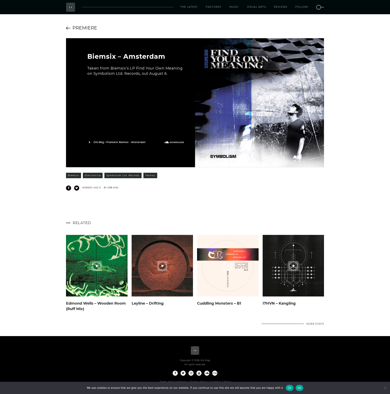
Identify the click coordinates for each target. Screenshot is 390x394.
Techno (150, 175)
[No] (385, 388)
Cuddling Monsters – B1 (219, 303)
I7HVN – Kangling (279, 303)
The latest (189, 6)
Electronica (93, 175)
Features (213, 6)
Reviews (280, 6)
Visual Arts (256, 6)
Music (234, 6)
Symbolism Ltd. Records (123, 175)
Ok (289, 387)
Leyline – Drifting (148, 303)
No (299, 387)
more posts (315, 323)
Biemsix (73, 175)
